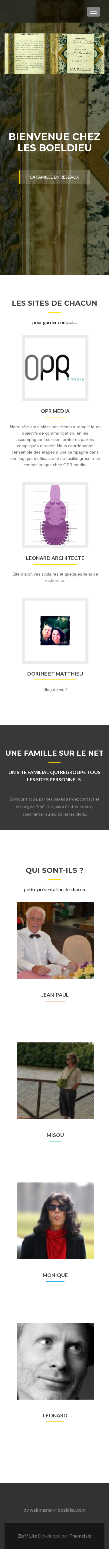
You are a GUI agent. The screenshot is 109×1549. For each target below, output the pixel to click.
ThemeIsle (80, 1535)
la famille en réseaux (54, 177)
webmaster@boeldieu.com (58, 1510)
